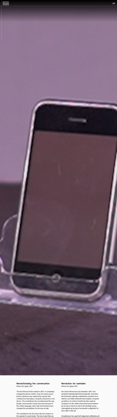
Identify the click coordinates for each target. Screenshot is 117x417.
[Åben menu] (114, 4)
